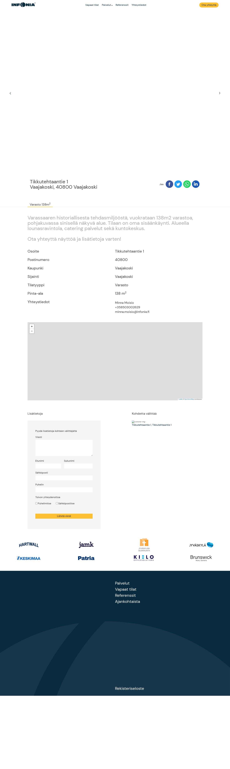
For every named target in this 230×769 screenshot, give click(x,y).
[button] (31, 326)
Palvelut (106, 5)
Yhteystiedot (139, 5)
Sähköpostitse (66, 503)
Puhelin (39, 484)
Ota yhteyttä (209, 5)
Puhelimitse (44, 503)
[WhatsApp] (187, 184)
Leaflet (181, 399)
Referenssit (122, 5)
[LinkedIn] (195, 184)
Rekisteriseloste (129, 688)
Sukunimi (69, 460)
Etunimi (39, 460)
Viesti (38, 437)
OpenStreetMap (189, 399)
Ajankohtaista (127, 601)
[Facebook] (169, 184)
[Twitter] (178, 184)
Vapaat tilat (92, 5)
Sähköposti (41, 472)
